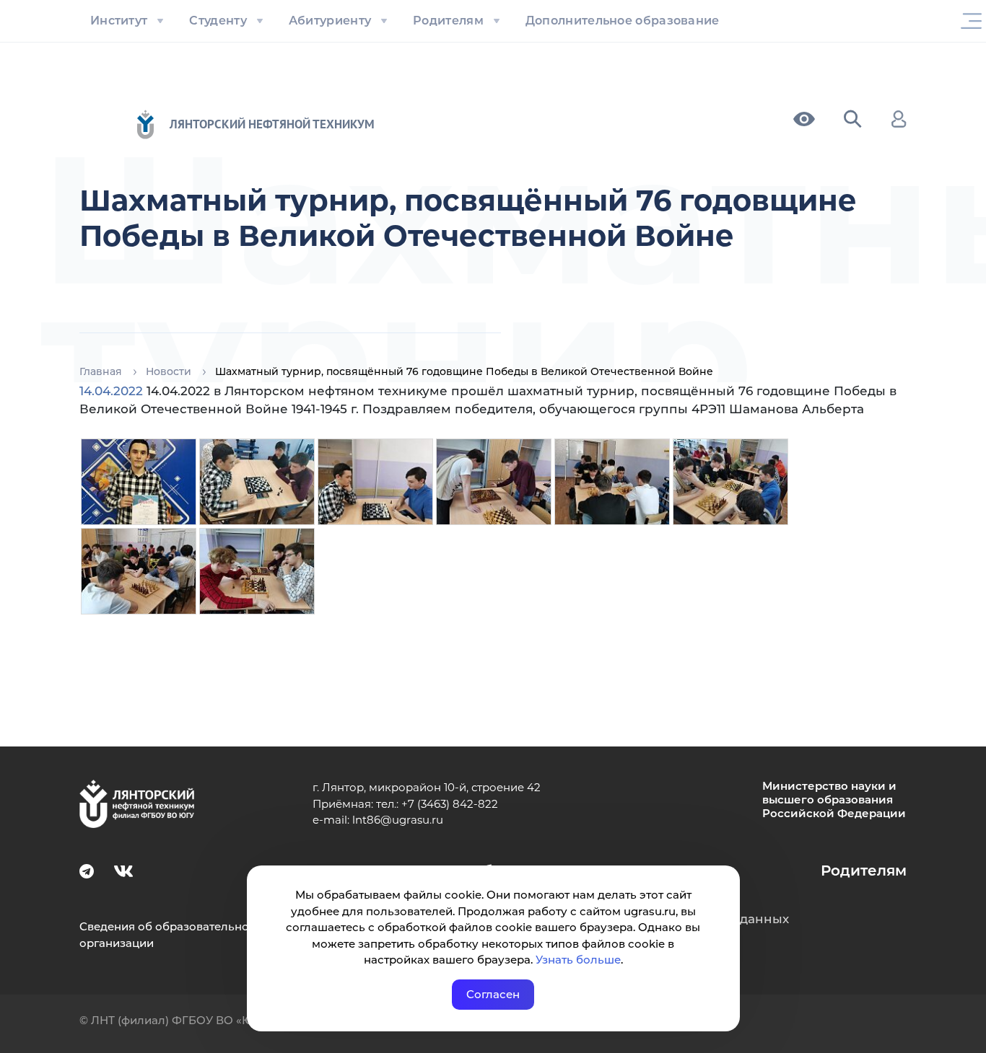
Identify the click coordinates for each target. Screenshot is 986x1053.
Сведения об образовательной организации (167, 935)
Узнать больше (578, 959)
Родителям (448, 20)
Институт (118, 20)
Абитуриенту (330, 20)
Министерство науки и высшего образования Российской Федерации (834, 800)
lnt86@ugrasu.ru (397, 820)
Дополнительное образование (622, 20)
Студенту (217, 20)
